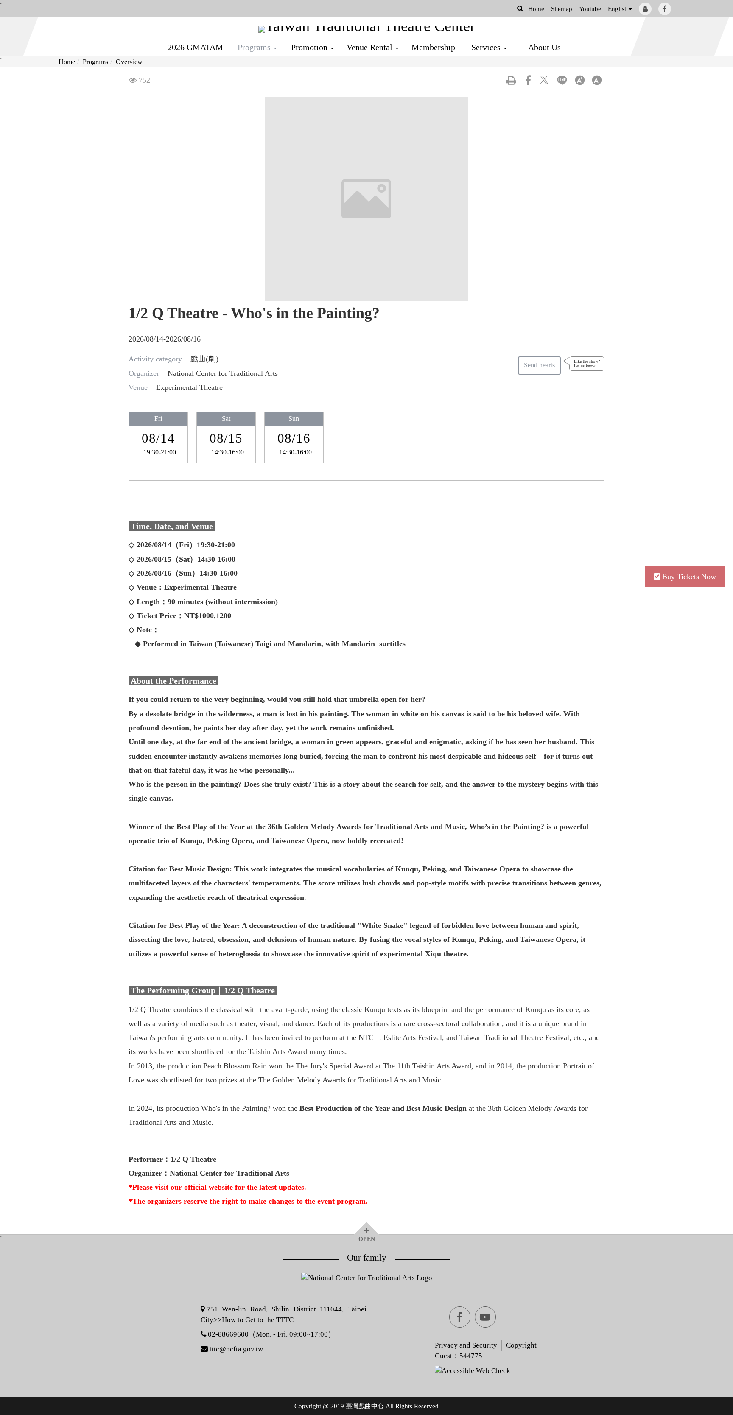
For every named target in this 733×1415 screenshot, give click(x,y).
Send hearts (539, 365)
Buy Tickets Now (689, 576)
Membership (433, 47)
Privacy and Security (466, 1345)
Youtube (590, 8)
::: (2, 2)
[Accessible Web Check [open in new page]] (447, 1370)
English (618, 8)
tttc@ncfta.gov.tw (236, 1349)
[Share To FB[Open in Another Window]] (528, 80)
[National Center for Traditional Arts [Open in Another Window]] (367, 1282)
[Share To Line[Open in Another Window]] (562, 80)
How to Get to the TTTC (258, 1320)
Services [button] (487, 47)
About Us (544, 47)
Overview (129, 61)
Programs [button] (255, 47)
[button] (520, 8)
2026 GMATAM (195, 47)
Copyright (521, 1345)
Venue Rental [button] (370, 47)
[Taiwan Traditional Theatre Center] (366, 29)
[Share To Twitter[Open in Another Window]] (545, 80)
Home (536, 8)
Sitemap (561, 8)
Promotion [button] (310, 47)
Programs (95, 61)
